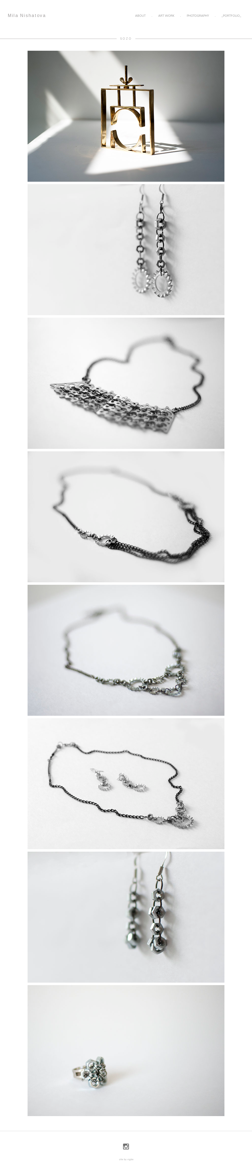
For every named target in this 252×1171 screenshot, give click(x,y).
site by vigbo (126, 1159)
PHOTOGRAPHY (198, 16)
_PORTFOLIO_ (231, 16)
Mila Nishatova (27, 15)
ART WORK (166, 16)
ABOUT (140, 16)
